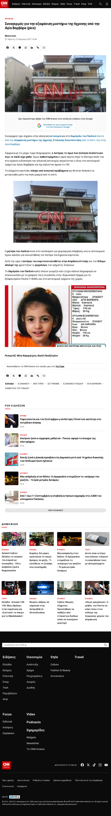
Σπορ (83, 4)
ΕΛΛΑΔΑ (9, 19)
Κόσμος (55, 4)
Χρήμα (30, 670)
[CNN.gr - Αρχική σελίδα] (6, 765)
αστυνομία (55, 136)
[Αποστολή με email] (44, 47)
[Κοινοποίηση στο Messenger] (19, 47)
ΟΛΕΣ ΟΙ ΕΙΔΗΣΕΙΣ (55, 510)
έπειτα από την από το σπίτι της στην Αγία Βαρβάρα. (55, 140)
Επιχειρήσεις (35, 676)
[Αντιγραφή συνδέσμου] (38, 47)
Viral (5, 699)
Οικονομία (36, 4)
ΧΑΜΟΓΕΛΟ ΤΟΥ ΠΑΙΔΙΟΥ (17, 388)
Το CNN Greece (36, 749)
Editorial (7, 721)
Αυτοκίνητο (57, 676)
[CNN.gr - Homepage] (4, 4)
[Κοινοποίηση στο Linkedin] (32, 47)
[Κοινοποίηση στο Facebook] (7, 47)
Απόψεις (8, 727)
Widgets (31, 737)
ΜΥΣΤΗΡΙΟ (38, 384)
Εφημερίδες (36, 730)
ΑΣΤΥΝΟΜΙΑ (53, 384)
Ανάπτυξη (32, 664)
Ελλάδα (46, 4)
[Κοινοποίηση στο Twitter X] (13, 47)
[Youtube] (106, 765)
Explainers (8, 733)
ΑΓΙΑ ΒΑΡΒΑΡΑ (94, 384)
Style (62, 4)
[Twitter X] (88, 765)
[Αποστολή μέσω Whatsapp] (25, 47)
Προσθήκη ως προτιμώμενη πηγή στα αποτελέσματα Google (57, 126)
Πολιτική (26, 4)
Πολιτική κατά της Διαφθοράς (89, 780)
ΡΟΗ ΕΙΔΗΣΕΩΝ (15, 405)
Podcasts (34, 722)
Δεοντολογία (23, 780)
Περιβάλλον (10, 693)
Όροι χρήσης (8, 780)
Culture (54, 664)
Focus (69, 4)
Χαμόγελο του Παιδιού (83, 136)
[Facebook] (82, 765)
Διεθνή (31, 687)
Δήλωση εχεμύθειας (62, 780)
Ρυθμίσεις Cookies (41, 780)
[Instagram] (100, 765)
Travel (77, 4)
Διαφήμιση (22, 786)
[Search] (105, 645)
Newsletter (33, 743)
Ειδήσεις (16, 4)
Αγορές (31, 681)
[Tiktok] (94, 765)
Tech (90, 4)
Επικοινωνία (8, 786)
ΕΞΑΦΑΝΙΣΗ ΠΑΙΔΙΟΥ (73, 384)
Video (31, 714)
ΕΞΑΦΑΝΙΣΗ (23, 384)
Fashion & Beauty (60, 670)
